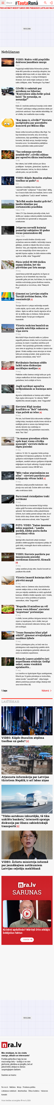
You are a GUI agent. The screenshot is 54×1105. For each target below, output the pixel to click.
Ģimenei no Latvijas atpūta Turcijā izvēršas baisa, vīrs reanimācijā (32, 296)
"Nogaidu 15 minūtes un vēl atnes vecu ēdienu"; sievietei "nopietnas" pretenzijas (32, 609)
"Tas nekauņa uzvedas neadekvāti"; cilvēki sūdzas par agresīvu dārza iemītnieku (34, 154)
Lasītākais (10, 701)
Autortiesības (22, 1091)
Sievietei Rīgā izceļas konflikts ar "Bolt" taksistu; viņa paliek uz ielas (32, 409)
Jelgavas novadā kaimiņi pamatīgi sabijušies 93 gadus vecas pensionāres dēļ (33, 230)
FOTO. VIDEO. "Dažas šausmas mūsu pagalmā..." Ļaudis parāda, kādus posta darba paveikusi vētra (33, 529)
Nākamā (47, 690)
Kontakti (4, 1095)
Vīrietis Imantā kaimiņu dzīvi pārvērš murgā (33, 579)
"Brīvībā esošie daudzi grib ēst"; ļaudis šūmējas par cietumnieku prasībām (34, 204)
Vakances (44, 1091)
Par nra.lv (4, 1087)
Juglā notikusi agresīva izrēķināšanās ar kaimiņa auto (34, 387)
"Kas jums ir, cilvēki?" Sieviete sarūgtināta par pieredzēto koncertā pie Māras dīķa (34, 122)
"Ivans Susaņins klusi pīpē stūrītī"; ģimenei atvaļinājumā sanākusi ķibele (33, 635)
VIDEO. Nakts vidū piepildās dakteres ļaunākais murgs (33, 61)
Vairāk (28, 940)
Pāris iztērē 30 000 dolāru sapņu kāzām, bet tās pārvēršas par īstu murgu (31, 264)
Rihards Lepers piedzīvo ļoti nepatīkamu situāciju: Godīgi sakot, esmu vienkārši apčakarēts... (33, 663)
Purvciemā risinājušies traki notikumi (32, 497)
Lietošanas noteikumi (8, 1091)
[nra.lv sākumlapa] (9, 3)
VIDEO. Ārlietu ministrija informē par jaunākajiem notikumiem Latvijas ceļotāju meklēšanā (24, 865)
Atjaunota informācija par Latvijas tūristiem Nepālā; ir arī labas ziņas (25, 778)
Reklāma (13, 1087)
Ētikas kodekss (34, 1091)
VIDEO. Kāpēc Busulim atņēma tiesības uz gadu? (34, 179)
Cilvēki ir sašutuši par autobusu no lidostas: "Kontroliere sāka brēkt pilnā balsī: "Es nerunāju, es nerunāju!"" (33, 94)
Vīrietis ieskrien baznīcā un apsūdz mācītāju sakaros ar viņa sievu (32, 328)
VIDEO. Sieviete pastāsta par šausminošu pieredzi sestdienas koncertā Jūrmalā (33, 557)
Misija (19, 1087)
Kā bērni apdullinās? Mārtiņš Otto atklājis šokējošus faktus (26, 931)
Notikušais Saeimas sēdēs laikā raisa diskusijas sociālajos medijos (31, 365)
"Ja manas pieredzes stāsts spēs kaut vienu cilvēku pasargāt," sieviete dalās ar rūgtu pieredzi (32, 442)
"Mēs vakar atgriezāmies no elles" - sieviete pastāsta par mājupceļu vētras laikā (32, 475)
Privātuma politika (29, 1087)
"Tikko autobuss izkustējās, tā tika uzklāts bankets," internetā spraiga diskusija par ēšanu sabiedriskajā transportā (25, 821)
